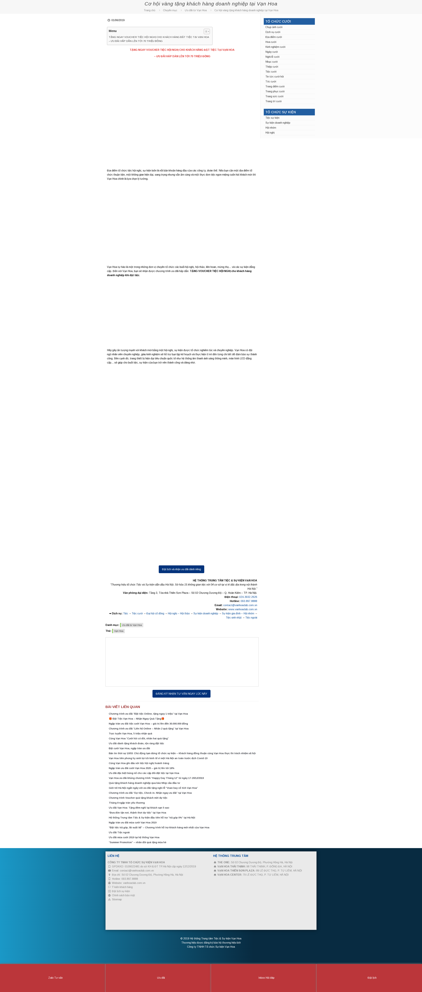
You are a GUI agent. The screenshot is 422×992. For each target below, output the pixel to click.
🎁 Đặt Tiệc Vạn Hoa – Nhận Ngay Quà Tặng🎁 (136, 718)
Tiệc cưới (137, 613)
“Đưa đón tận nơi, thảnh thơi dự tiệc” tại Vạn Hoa (137, 812)
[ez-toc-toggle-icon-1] (205, 32)
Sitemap (117, 899)
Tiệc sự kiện (272, 117)
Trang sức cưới (274, 96)
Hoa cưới (270, 42)
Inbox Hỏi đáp (266, 977)
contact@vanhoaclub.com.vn (240, 605)
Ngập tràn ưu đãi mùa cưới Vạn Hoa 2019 (132, 822)
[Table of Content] (207, 31)
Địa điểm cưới (273, 37)
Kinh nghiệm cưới (275, 46)
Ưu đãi (160, 977)
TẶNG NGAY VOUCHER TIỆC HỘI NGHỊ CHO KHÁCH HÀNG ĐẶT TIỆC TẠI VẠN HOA (159, 37)
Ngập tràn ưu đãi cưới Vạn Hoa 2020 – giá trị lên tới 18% (141, 768)
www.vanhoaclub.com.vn (242, 609)
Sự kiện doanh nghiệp (205, 613)
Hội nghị (270, 132)
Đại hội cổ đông (155, 613)
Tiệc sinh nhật (234, 617)
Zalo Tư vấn (55, 977)
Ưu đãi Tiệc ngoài (119, 832)
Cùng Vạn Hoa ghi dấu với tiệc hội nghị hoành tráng (139, 763)
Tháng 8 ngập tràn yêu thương (127, 802)
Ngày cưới (271, 51)
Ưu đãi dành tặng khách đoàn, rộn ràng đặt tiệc (136, 743)
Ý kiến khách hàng (122, 887)
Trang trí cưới (273, 101)
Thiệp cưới (271, 66)
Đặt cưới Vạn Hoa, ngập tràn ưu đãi (129, 748)
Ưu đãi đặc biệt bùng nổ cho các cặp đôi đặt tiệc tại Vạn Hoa (144, 773)
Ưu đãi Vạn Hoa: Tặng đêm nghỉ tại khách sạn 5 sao (139, 807)
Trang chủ (149, 10)
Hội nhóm (270, 127)
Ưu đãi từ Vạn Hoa (196, 10)
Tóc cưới (270, 81)
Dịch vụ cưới (272, 32)
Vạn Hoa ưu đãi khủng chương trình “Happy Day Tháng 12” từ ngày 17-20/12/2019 (156, 778)
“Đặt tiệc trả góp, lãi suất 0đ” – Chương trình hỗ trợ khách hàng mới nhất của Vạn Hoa (159, 827)
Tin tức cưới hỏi (274, 76)
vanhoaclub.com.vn (134, 883)
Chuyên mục (170, 10)
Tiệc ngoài (251, 617)
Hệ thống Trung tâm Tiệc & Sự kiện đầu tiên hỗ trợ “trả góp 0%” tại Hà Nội (152, 817)
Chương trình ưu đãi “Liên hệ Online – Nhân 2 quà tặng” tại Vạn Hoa (149, 728)
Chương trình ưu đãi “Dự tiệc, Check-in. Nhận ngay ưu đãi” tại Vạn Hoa (150, 792)
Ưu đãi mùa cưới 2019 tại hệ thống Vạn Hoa (134, 837)
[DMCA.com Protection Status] (132, 925)
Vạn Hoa (118, 631)
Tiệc (125, 613)
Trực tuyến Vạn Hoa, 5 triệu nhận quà (130, 733)
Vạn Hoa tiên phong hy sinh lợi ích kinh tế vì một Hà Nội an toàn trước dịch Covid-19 (158, 758)
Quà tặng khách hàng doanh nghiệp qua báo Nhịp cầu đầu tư (144, 783)
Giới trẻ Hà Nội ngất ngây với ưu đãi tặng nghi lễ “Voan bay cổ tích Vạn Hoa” (153, 787)
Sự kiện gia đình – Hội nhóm (238, 613)
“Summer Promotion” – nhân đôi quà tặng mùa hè (137, 842)
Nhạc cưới (271, 61)
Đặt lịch (372, 977)
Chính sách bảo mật (123, 895)
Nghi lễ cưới (272, 56)
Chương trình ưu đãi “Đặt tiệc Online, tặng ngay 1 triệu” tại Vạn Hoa (148, 713)
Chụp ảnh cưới (273, 27)
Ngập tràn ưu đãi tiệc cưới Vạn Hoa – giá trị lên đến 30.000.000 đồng (148, 723)
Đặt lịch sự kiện (121, 891)
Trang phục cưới (275, 91)
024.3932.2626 (248, 597)
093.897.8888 (249, 601)
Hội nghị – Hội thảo (179, 613)
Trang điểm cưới (275, 86)
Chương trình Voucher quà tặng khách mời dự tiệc (138, 797)
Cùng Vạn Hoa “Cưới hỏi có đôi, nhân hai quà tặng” (139, 738)
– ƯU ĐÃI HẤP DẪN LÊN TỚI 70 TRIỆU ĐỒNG (136, 41)
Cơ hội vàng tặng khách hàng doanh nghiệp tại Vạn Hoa (246, 10)
